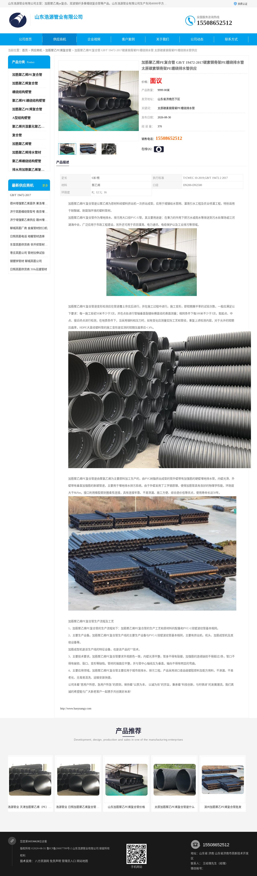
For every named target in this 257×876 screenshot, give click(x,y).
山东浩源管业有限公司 (85, 848)
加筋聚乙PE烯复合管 (58, 50)
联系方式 (231, 39)
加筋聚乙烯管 (22, 143)
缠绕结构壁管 (22, 92)
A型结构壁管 (21, 118)
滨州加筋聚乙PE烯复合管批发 (175, 806)
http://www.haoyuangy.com (75, 708)
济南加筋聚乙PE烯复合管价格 (224, 806)
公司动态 (197, 39)
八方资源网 (42, 861)
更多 (45, 185)
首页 (25, 50)
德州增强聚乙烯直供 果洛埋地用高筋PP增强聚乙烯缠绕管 (29, 203)
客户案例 (128, 39)
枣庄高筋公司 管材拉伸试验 (27, 252)
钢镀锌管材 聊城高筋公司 (26, 261)
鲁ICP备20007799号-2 (59, 848)
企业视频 (94, 39)
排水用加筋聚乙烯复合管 (30, 169)
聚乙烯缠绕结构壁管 (26, 161)
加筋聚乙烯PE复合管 (27, 74)
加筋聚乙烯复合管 (25, 83)
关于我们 (162, 39)
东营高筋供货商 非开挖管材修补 (29, 244)
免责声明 (55, 861)
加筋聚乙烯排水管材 (26, 152)
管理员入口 (69, 861)
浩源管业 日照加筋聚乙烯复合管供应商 (33, 806)
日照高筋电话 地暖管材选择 (27, 236)
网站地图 (82, 861)
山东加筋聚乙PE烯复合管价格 (79, 806)
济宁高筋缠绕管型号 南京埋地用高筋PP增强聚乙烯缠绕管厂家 (29, 211)
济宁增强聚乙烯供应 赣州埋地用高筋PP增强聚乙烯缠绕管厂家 (29, 219)
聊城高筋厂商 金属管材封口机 (28, 228)
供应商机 (59, 39)
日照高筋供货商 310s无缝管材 (28, 269)
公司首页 (25, 39)
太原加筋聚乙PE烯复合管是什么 (128, 806)
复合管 (17, 135)
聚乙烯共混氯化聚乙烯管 (30, 126)
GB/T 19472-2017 (20, 195)
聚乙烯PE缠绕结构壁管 (28, 100)
